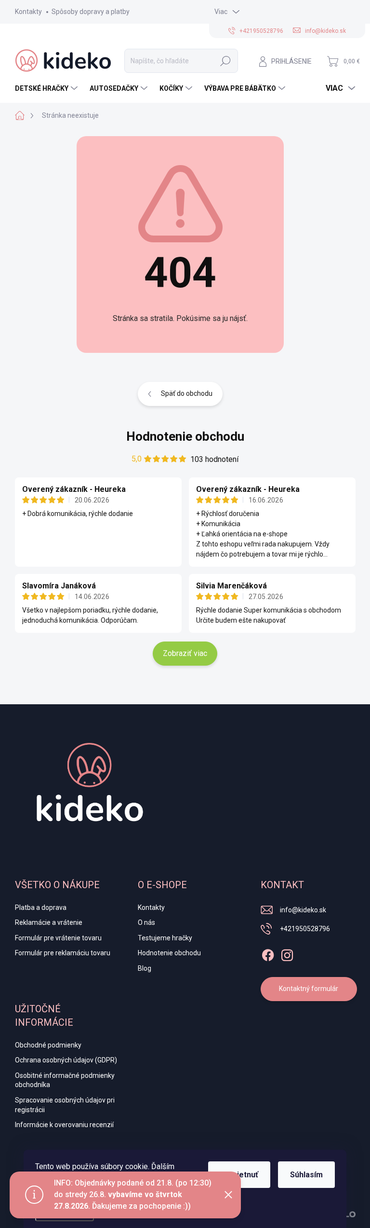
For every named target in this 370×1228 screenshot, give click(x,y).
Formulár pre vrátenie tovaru (58, 938)
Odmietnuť (239, 1174)
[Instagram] (287, 953)
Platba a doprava (40, 907)
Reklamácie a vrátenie (48, 922)
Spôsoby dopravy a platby (91, 11)
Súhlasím (306, 1174)
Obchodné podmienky (48, 1045)
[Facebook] (268, 953)
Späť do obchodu (186, 393)
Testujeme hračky (165, 938)
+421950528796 (305, 929)
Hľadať (225, 61)
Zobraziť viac (185, 653)
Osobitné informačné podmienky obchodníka (65, 1080)
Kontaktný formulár (308, 988)
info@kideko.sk (303, 910)
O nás (146, 922)
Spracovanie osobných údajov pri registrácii (65, 1105)
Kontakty (28, 11)
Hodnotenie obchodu (185, 436)
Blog (144, 968)
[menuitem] (47, 88)
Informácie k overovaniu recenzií (64, 1125)
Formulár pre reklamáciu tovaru (62, 953)
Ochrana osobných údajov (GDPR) (66, 1060)
